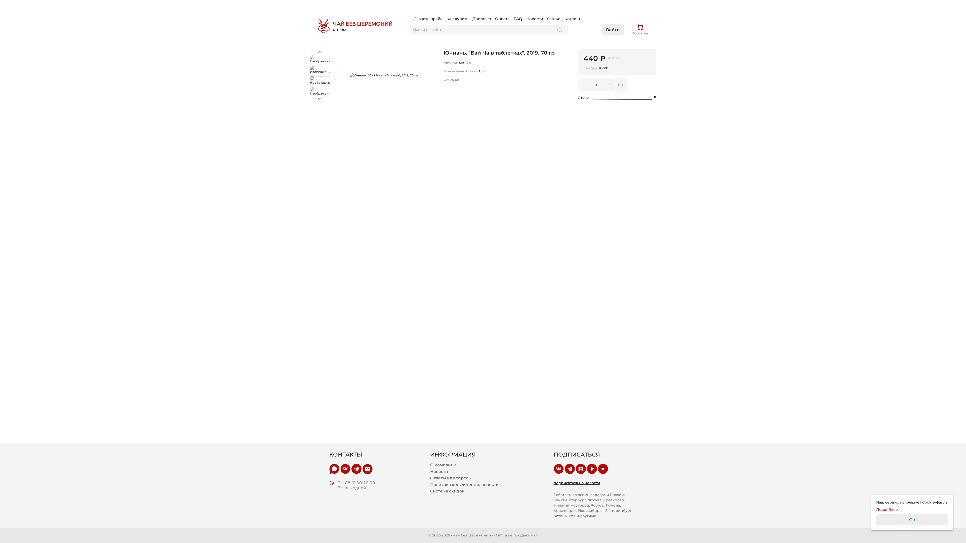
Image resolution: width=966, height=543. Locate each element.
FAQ (518, 18)
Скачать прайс (428, 18)
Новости (534, 18)
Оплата (502, 18)
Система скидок (447, 491)
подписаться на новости (577, 483)
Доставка (481, 18)
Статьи (553, 18)
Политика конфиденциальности (464, 484)
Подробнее (887, 509)
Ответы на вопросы (451, 478)
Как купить (457, 18)
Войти (613, 29)
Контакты (574, 18)
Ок (912, 519)
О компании (443, 465)
